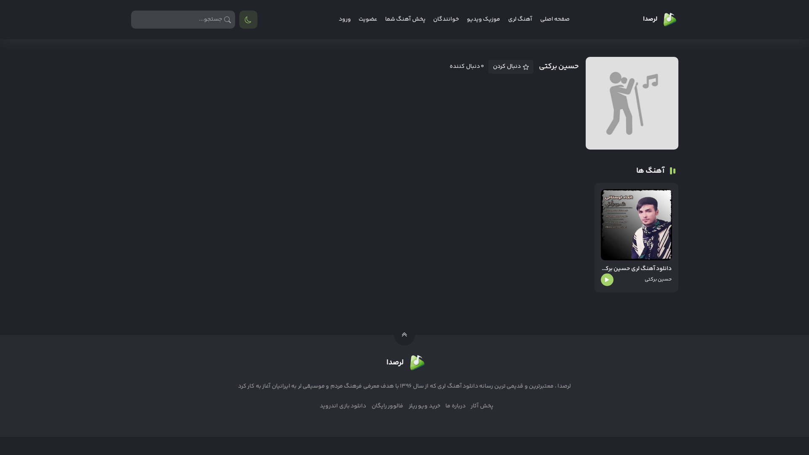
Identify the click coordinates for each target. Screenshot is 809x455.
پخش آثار (482, 406)
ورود (345, 19)
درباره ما (455, 406)
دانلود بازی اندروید (343, 406)
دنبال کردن (507, 66)
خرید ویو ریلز (424, 406)
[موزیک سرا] (248, 20)
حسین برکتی (658, 280)
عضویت (368, 19)
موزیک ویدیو (483, 19)
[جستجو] (227, 19)
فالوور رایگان (387, 406)
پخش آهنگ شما (405, 19)
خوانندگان (446, 19)
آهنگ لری (520, 19)
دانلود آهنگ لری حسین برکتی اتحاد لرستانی (636, 269)
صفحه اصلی (555, 19)
